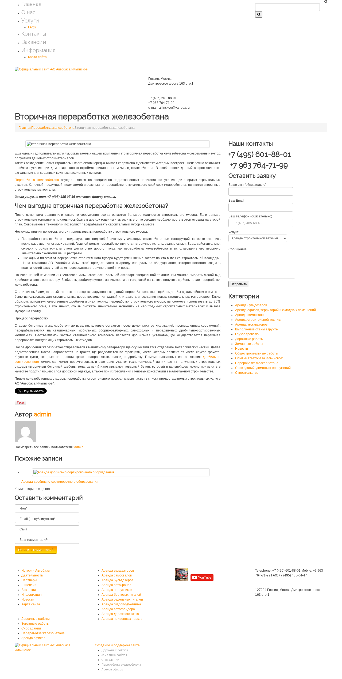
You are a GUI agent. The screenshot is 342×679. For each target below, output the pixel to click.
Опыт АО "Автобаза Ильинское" (259, 358)
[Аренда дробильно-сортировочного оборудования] (74, 472)
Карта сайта (37, 57)
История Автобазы (35, 570)
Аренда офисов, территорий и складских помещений (275, 310)
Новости (241, 348)
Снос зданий (31, 628)
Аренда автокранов (116, 585)
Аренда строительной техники (258, 320)
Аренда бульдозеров (251, 305)
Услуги (30, 20)
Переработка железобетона (53, 128)
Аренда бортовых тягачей (121, 595)
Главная (31, 4)
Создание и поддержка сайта (117, 645)
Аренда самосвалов (250, 315)
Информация (38, 50)
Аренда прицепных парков (122, 619)
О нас (28, 12)
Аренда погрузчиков (117, 590)
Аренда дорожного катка (120, 614)
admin (42, 414)
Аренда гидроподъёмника (121, 604)
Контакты (33, 34)
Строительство (246, 373)
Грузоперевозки (247, 334)
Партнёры (29, 580)
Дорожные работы (249, 339)
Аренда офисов (33, 638)
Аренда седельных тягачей (122, 599)
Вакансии (33, 42)
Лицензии (28, 585)
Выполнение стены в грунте (256, 329)
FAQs (32, 27)
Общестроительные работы (256, 353)
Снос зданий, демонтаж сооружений (263, 368)
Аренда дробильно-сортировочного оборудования (59, 482)
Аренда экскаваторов (251, 324)
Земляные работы (249, 344)
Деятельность (32, 575)
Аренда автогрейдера (118, 609)
